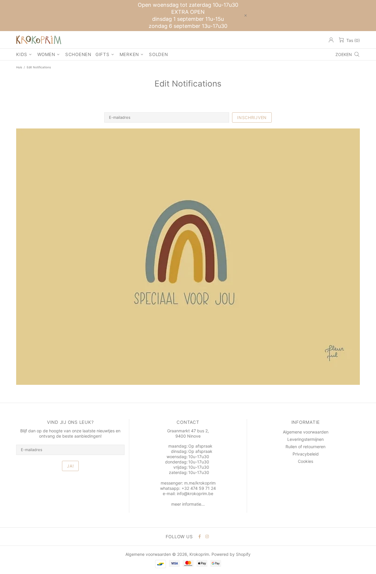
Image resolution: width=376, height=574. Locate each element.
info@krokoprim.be (195, 493)
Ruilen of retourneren (305, 446)
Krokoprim (38, 40)
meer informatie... (188, 504)
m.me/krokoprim (200, 482)
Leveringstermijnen (305, 439)
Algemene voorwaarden (305, 431)
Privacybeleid (306, 453)
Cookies (305, 461)
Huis (19, 67)
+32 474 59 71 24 (199, 488)
